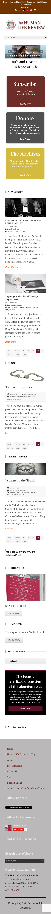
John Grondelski (13, 229)
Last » (25, 355)
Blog (5, 2)
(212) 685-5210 (12, 890)
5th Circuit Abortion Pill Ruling (19, 307)
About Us (11, 760)
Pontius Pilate (18, 494)
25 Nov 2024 (14, 488)
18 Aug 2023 (12, 227)
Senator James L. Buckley (17, 231)
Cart (38, 2)
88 (28, 351)
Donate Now (25, 709)
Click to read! (13, 614)
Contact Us (30, 2)
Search (29, 7)
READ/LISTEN (14, 640)
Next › (18, 355)
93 (12, 355)
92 (8, 355)
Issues (10, 748)
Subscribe (12, 2)
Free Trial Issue (14, 765)
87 (24, 351)
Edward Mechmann (14, 305)
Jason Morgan (30, 394)
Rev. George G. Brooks (19, 490)
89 (33, 351)
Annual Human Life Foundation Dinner (26, 788)
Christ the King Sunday (20, 492)
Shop (9, 777)
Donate (44, 2)
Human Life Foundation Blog (21, 754)
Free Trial (21, 2)
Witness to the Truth (20, 480)
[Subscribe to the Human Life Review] (25, 92)
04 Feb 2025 (14, 394)
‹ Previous (17, 351)
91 (42, 351)
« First (9, 351)
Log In (22, 7)
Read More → (12, 267)
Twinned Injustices (18, 387)
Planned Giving (25, 4)
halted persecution (18, 397)
